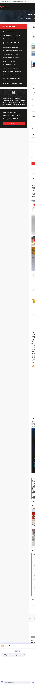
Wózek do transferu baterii (10, 32)
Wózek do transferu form (9, 64)
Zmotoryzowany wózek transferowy (12, 50)
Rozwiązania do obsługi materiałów (12, 68)
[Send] (32, 682)
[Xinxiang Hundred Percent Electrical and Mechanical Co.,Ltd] (5, 6)
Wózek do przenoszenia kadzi (10, 75)
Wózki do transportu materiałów (11, 57)
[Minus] (33, 646)
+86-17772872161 (16, 115)
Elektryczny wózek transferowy (11, 54)
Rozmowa (13, 123)
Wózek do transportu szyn (9, 38)
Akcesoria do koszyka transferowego (12, 83)
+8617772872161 (13, 119)
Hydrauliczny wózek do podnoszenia (12, 71)
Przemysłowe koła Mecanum (10, 47)
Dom (22, 18)
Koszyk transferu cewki (9, 61)
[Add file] (2, 682)
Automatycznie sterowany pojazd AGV (11, 43)
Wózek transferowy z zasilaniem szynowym (11, 79)
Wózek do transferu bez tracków (11, 35)
